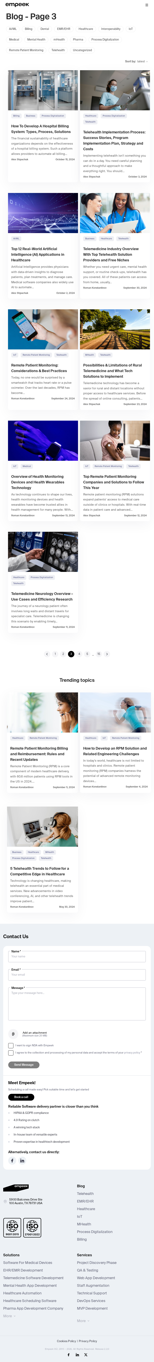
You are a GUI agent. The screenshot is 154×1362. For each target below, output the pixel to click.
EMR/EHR (63, 29)
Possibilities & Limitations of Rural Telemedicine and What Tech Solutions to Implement (112, 371)
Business (30, 116)
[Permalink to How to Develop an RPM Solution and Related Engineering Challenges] (115, 712)
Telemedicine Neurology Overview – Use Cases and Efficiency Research (42, 596)
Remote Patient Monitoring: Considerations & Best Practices (39, 368)
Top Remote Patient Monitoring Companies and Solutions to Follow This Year (113, 482)
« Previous (47, 654)
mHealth (59, 39)
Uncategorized (82, 50)
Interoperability (111, 29)
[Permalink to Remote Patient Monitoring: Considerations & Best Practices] (43, 329)
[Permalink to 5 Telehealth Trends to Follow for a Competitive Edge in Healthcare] (42, 827)
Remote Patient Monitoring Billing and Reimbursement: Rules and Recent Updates (39, 754)
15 (98, 654)
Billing (28, 29)
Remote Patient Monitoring (26, 50)
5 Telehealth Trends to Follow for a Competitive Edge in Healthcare (39, 871)
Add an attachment (34, 1034)
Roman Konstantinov (94, 288)
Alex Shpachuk (19, 159)
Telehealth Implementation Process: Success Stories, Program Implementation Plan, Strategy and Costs (114, 141)
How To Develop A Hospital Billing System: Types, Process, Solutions (41, 129)
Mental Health (36, 39)
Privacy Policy (88, 1341)
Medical (14, 39)
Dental (45, 29)
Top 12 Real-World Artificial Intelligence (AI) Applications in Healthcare (37, 254)
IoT (131, 29)
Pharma (78, 39)
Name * (16, 951)
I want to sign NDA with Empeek (34, 1045)
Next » (107, 654)
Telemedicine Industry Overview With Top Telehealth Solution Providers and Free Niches (111, 254)
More (7, 1316)
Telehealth (58, 50)
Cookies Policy (66, 1341)
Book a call (21, 1097)
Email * (16, 969)
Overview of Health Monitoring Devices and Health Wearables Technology (37, 482)
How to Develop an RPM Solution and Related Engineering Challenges (115, 751)
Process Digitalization (105, 39)
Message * (18, 988)
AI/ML (13, 29)
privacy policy (132, 1052)
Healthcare (86, 29)
